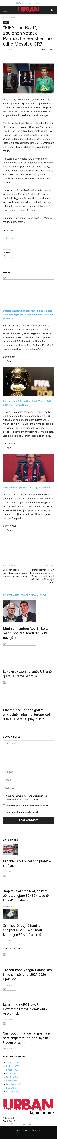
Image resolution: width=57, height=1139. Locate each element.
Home (5, 17)
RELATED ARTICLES (13, 595)
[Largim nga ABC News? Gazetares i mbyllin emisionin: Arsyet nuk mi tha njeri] (28, 993)
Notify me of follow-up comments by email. (27, 805)
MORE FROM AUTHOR (35, 595)
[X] (23, 56)
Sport (13, 17)
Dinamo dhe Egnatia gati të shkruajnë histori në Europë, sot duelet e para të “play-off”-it (26, 714)
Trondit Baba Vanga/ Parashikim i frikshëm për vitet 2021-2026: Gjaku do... (28, 974)
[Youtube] (30, 1124)
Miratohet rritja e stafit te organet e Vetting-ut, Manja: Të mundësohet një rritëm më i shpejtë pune (42, 576)
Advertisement (23, 1130)
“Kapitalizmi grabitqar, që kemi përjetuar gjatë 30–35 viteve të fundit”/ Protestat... (26, 895)
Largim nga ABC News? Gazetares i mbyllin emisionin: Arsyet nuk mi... (25, 1009)
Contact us (35, 1130)
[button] (5, 10)
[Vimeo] (24, 1124)
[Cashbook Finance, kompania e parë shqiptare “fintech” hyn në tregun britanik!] (28, 1024)
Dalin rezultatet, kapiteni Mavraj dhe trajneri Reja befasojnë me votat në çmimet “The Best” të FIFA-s (28, 314)
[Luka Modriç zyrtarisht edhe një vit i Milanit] (28, 468)
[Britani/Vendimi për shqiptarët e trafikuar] (28, 849)
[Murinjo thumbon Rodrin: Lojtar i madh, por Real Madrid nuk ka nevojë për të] (28, 611)
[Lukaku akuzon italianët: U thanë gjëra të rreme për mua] (28, 654)
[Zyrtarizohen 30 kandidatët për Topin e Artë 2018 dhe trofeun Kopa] (28, 381)
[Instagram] (12, 1124)
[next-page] (10, 726)
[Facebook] (16, 56)
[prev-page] (5, 726)
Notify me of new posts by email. (22, 812)
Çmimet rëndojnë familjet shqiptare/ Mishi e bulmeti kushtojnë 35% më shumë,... (23, 930)
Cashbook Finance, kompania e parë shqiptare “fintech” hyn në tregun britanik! (26, 1038)
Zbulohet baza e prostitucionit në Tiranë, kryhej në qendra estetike (15, 573)
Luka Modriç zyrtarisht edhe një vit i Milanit (27, 487)
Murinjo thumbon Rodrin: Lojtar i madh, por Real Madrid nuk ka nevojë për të (27, 633)
